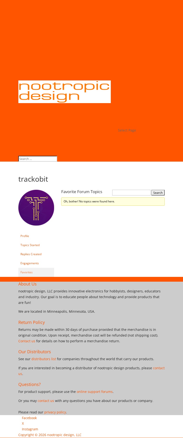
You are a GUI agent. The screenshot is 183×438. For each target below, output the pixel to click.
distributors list (43, 359)
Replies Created (30, 254)
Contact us (26, 341)
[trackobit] (36, 229)
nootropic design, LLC (64, 435)
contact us (46, 400)
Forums (124, 124)
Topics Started (30, 245)
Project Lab (127, 118)
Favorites (26, 272)
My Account (127, 113)
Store (122, 107)
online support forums (95, 391)
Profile (24, 236)
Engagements (29, 263)
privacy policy (55, 412)
